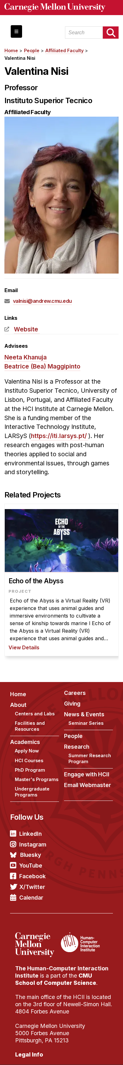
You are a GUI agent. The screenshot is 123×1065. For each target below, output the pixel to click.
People (31, 50)
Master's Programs (36, 779)
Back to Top (91, 1052)
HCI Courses (29, 760)
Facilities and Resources (30, 726)
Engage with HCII (86, 774)
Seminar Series (85, 723)
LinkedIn (30, 833)
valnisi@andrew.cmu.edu (42, 301)
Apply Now (27, 750)
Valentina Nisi (19, 58)
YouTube (30, 865)
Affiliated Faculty (64, 50)
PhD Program (30, 770)
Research (76, 746)
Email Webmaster (87, 785)
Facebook (32, 876)
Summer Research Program (89, 758)
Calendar (31, 897)
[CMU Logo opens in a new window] (61, 7)
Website (26, 329)
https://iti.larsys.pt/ (59, 436)
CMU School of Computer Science (55, 979)
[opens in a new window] (37, 936)
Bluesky (30, 854)
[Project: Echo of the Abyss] (62, 580)
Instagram (32, 844)
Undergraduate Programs (32, 791)
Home (11, 50)
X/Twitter (32, 887)
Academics (25, 742)
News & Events (84, 714)
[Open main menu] (16, 31)
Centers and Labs (35, 713)
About (18, 705)
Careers (75, 693)
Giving (72, 703)
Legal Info (29, 1054)
